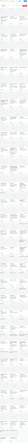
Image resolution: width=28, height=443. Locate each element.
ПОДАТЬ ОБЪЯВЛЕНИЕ (19, 1)
